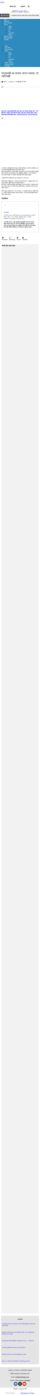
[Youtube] (24, 1384)
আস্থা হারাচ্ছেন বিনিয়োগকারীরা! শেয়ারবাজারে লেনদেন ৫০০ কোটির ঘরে (17, 1341)
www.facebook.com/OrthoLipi (27, 114)
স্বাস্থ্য (9, 26)
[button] (20, 43)
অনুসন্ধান (22, 6)
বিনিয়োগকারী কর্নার (8, 38)
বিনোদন (10, 28)
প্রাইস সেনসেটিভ (8, 23)
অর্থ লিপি (2, 2)
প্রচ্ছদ (5, 19)
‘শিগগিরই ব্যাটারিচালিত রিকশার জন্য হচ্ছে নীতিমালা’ (13, 1347)
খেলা (9, 29)
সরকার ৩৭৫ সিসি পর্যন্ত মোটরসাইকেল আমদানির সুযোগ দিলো (16, 1361)
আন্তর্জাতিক (11, 33)
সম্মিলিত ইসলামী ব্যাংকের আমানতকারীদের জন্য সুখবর (14, 1354)
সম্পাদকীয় (6, 40)
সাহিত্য (10, 35)
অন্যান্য (6, 24)
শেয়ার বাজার (6, 21)
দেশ (9, 31)
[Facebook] (16, 1384)
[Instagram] (20, 1384)
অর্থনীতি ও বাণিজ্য (8, 36)
